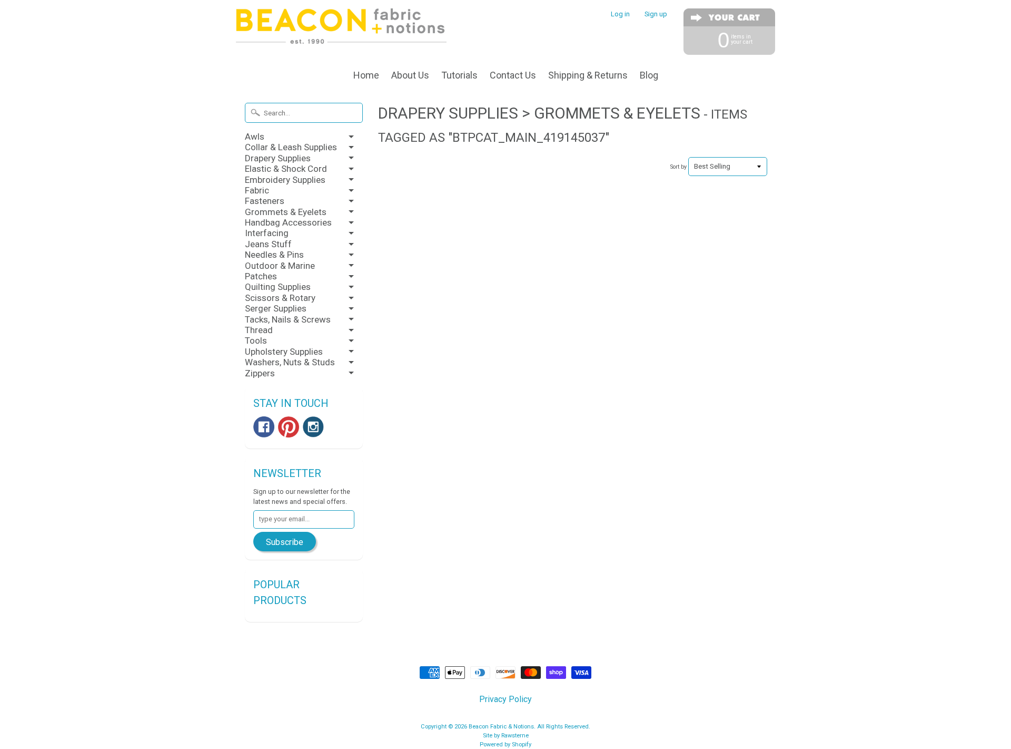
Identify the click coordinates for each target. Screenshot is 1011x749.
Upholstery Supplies (284, 351)
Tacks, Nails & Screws (288, 319)
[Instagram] (313, 426)
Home (366, 75)
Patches (261, 276)
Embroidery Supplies (285, 179)
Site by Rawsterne (506, 735)
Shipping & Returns (588, 75)
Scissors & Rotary (280, 298)
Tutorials (459, 75)
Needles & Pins (274, 254)
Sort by (678, 166)
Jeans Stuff (268, 244)
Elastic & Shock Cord (286, 168)
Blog (649, 75)
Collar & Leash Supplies (291, 147)
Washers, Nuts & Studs (290, 362)
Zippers (260, 373)
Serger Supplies (275, 308)
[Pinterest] (288, 426)
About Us (410, 75)
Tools (256, 340)
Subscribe (284, 542)
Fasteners (264, 201)
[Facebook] (263, 426)
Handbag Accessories (288, 222)
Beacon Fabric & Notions (501, 726)
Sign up (656, 14)
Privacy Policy (505, 699)
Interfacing (267, 233)
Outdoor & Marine (280, 265)
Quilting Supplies (278, 286)
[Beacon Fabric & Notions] (341, 30)
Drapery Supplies (278, 158)
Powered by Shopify (505, 744)
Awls (254, 136)
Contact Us (513, 75)
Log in (620, 14)
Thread (259, 330)
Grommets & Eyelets (285, 212)
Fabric (257, 190)
